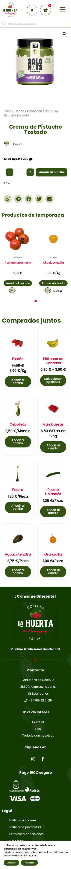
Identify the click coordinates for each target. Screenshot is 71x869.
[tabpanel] (18, 259)
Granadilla (53, 554)
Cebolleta (18, 424)
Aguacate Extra (18, 554)
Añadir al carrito (51, 172)
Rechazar (29, 862)
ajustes (32, 855)
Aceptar (11, 862)
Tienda (19, 111)
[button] (8, 199)
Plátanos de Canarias (53, 361)
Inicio (7, 111)
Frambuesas (53, 424)
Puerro (17, 490)
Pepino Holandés (53, 492)
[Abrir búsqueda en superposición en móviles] (35, 23)
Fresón (17, 359)
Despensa (34, 111)
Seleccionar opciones (53, 380)
